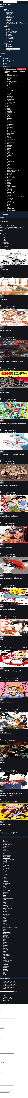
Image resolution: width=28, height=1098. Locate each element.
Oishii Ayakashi (5, 640)
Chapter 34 (3, 432)
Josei (8, 108)
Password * (3, 1020)
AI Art (4, 847)
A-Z (4, 239)
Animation (10, 78)
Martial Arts (10, 161)
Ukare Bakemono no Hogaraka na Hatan (13, 423)
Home (4, 212)
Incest (8, 185)
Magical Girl (10, 154)
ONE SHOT (9, 19)
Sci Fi (8, 117)
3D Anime (10, 80)
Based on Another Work (13, 170)
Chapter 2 (2, 307)
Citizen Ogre (4, 269)
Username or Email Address (7, 1084)
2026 (4, 981)
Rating (4, 240)
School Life (10, 90)
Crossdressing (11, 102)
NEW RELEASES (12, 31)
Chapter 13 (3, 339)
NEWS (5, 40)
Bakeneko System (5, 824)
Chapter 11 (3, 462)
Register (10, 46)
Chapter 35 (3, 431)
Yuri (8, 207)
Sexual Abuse (10, 176)
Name (9, 34)
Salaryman (10, 173)
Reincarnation (11, 162)
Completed (11, 38)
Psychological (11, 210)
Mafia (8, 151)
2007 (13, 987)
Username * (3, 1047)
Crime (8, 94)
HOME (5, 9)
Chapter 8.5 (3, 369)
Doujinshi (9, 103)
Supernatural (10, 99)
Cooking (9, 125)
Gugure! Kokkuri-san (7, 702)
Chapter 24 (3, 524)
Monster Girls (11, 168)
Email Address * (4, 1051)
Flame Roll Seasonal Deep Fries (8, 647)
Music (9, 115)
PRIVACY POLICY (8, 999)
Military (9, 167)
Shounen (9, 97)
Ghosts (9, 137)
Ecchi (8, 105)
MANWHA (9, 13)
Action (9, 84)
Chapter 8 (2, 370)
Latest (4, 237)
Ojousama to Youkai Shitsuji (9, 485)
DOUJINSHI (9, 18)
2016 (10, 984)
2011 (13, 986)
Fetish (8, 134)
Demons (9, 146)
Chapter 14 (3, 338)
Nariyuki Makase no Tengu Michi (11, 671)
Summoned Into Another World (15, 197)
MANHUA (9, 15)
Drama (15, 71)
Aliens (9, 93)
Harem (9, 143)
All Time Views (12, 32)
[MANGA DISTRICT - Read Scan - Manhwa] (11, 6)
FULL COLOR (9, 21)
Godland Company (6, 733)
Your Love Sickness (6, 547)
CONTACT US (7, 997)
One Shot (9, 111)
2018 (4, 984)
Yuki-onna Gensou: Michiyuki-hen (11, 578)
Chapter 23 (3, 525)
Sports (9, 195)
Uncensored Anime (12, 81)
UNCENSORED (10, 16)
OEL (4, 923)
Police (9, 204)
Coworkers (10, 127)
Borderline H (10, 133)
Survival (9, 199)
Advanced (2, 53)
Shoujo (9, 88)
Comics (9, 77)
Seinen (9, 91)
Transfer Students (12, 186)
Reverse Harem (11, 171)
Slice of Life (10, 208)
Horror (9, 148)
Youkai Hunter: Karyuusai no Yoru (11, 361)
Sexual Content (11, 177)
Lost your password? (5, 1030)
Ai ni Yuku (3, 299)
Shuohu (2, 762)
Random (10, 35)
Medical (9, 164)
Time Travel (10, 201)
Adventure (10, 121)
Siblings (9, 183)
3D (8, 74)
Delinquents (10, 128)
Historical (9, 145)
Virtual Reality (11, 191)
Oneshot (2, 277)
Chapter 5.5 (3, 400)
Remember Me (5, 1025)
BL (8, 130)
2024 (10, 981)
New (4, 245)
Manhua (9, 155)
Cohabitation (10, 124)
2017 (7, 984)
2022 (4, 983)
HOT (9, 29)
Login (9, 44)
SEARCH (6, 26)
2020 (10, 983)
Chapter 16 (3, 711)
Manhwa (9, 157)
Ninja (8, 158)
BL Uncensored (11, 131)
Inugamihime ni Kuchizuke (9, 516)
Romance (22, 71)
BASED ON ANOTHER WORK (14, 22)
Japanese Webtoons (12, 75)
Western (5, 969)
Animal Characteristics (13, 123)
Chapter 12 (3, 680)
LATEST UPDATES (13, 28)
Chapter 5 (2, 401)
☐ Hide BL (6, 246)
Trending (5, 242)
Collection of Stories (8, 859)
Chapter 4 (2, 493)
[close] (0, 56)
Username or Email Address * (8, 1016)
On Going (10, 37)
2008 (10, 987)
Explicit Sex (10, 142)
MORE (6, 72)
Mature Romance (11, 112)
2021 (7, 983)
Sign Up (2, 1041)
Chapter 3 (2, 494)
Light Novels (10, 109)
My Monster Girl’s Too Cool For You (12, 454)
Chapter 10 (3, 463)
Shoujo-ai (9, 179)
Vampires (9, 188)
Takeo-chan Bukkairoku (7, 609)
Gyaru (9, 120)
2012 (10, 986)
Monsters (9, 114)
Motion (5, 917)
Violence (9, 189)
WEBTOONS (9, 12)
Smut (8, 182)
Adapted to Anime (12, 83)
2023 (13, 981)
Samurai (9, 174)
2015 (13, 984)
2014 (4, 986)
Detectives (10, 96)
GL (8, 140)
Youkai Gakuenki (5, 330)
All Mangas (5, 214)
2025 (7, 981)
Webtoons (7, 71)
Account (6, 43)
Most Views (6, 243)
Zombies (9, 118)
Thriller (9, 100)
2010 (4, 987)
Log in (1, 1065)
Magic (9, 152)
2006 (4, 989)
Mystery (9, 87)
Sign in (2, 1013)
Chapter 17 (3, 709)
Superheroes (10, 198)
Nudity (9, 160)
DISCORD (10, 41)
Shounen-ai (10, 180)
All (4, 69)
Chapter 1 (2, 308)
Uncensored (6, 961)
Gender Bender (11, 139)
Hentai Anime (6, 890)
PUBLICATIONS (8, 10)
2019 (13, 983)
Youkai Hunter (5, 392)
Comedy (9, 86)
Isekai (8, 149)
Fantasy (9, 106)
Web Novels (10, 192)
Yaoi (8, 205)
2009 (7, 987)
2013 (7, 986)
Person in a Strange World (14, 202)
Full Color (10, 136)
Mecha (9, 165)
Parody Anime (6, 926)
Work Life (10, 194)
